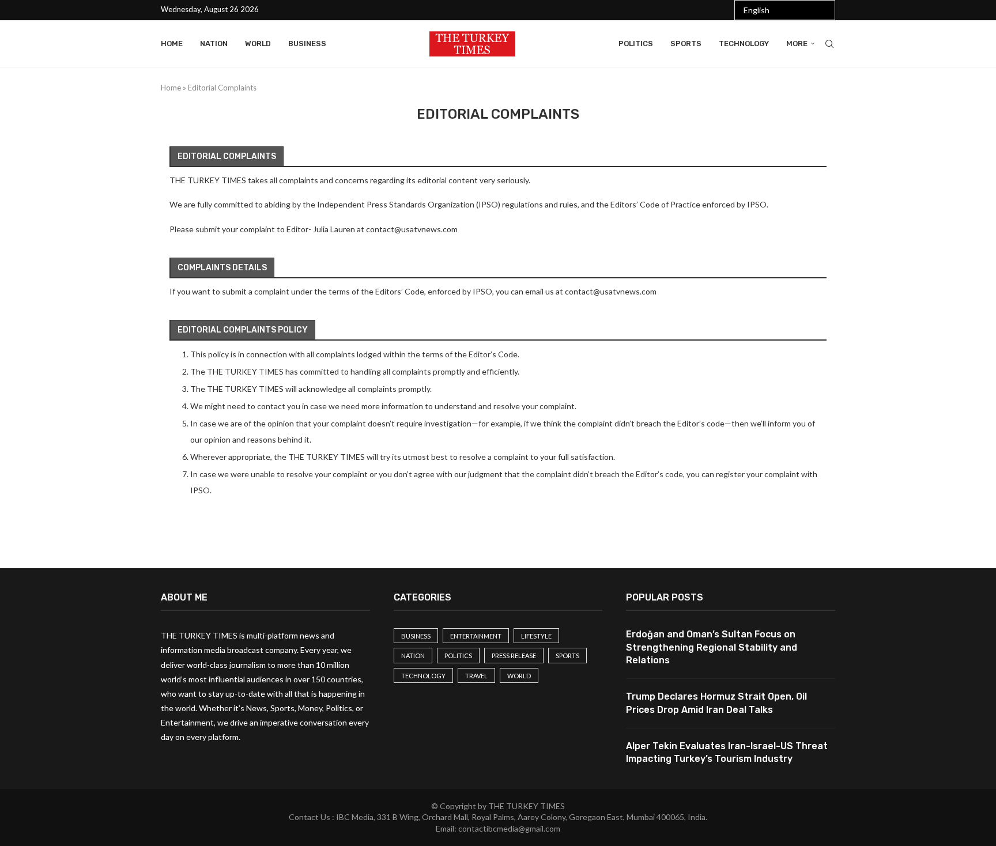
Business (307, 43)
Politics (635, 43)
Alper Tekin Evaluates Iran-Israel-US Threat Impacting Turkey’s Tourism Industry (727, 752)
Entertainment (475, 636)
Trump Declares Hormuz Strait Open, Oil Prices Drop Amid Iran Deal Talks (716, 703)
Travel (476, 675)
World (258, 43)
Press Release (514, 655)
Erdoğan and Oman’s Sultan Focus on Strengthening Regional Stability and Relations (711, 647)
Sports (685, 43)
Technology (744, 43)
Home (172, 43)
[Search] (829, 44)
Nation (214, 43)
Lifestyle (536, 636)
